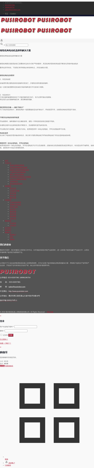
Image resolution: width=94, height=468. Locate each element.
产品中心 (8, 163)
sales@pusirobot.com (12, 10)
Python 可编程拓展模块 (18, 179)
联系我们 (8, 230)
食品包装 (13, 214)
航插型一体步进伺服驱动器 (19, 170)
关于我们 (8, 228)
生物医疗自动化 (15, 204)
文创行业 (13, 218)
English (13, 14)
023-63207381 (10, 5)
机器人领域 (14, 207)
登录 (10, 335)
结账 (11, 237)
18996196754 (9, 7)
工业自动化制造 (15, 202)
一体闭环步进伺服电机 (18, 172)
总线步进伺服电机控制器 (18, 167)
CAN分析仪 (14, 181)
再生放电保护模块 (16, 184)
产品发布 (13, 223)
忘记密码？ (4, 339)
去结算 (2, 366)
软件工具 (13, 195)
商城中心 (8, 232)
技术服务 (8, 186)
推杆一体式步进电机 (17, 174)
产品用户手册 (14, 191)
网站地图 (50, 312)
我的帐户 (13, 235)
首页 (6, 160)
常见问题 (13, 193)
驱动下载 (13, 198)
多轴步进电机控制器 (17, 165)
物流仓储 (13, 211)
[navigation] (47, 356)
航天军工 (13, 209)
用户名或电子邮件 (7, 327)
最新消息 (8, 221)
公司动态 (13, 225)
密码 (2, 331)
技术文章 (13, 188)
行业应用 (8, 200)
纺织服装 (13, 216)
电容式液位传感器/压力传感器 (20, 177)
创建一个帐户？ (5, 343)
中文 (6, 14)
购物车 (12, 239)
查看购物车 (9, 366)
